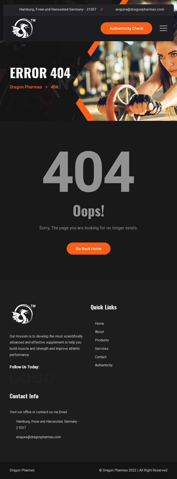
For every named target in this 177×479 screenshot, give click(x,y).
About (99, 332)
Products (102, 340)
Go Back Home (88, 248)
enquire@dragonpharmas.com (139, 9)
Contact (100, 357)
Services (101, 349)
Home (99, 323)
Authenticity (104, 365)
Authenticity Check (126, 28)
